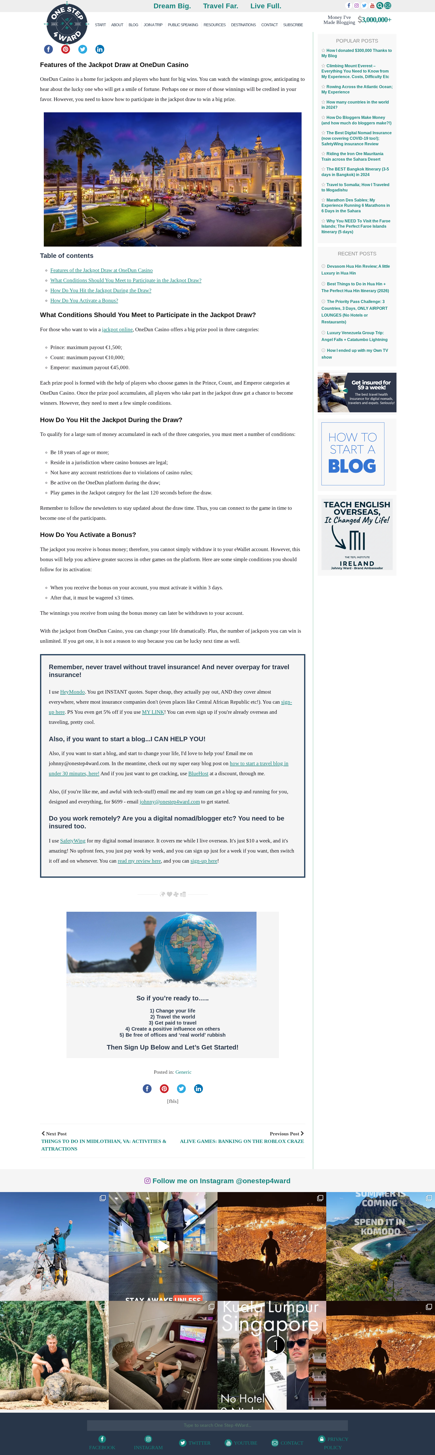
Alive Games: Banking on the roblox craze (242, 1141)
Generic (183, 1072)
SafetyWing (73, 841)
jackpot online (117, 329)
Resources (215, 25)
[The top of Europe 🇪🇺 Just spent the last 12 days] (54, 1246)
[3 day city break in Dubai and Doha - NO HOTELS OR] (272, 1355)
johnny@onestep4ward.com (170, 802)
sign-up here (204, 861)
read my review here (139, 861)
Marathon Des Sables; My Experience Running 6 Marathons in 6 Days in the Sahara (355, 205)
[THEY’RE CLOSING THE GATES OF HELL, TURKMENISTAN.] (380, 1355)
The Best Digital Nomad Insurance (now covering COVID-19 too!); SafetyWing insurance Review (356, 138)
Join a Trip (153, 25)
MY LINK (153, 712)
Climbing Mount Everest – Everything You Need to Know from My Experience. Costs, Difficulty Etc (355, 71)
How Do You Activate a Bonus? (84, 300)
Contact (269, 25)
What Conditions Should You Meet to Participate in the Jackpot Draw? (125, 280)
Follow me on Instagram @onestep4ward (221, 1181)
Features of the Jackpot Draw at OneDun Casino (101, 270)
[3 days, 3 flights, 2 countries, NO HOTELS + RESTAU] (163, 1355)
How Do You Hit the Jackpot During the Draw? (100, 290)
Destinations (243, 25)
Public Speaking (183, 25)
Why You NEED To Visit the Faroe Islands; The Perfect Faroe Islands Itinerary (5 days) (355, 226)
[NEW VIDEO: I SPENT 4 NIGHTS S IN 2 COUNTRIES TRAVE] (163, 1246)
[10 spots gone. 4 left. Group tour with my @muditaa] (380, 1246)
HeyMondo (72, 692)
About (117, 25)
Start (100, 25)
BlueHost (198, 773)
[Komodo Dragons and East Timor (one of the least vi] (54, 1355)
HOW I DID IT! (355, 19)
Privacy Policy (336, 1443)
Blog (133, 25)
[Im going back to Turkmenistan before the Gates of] (272, 1246)
